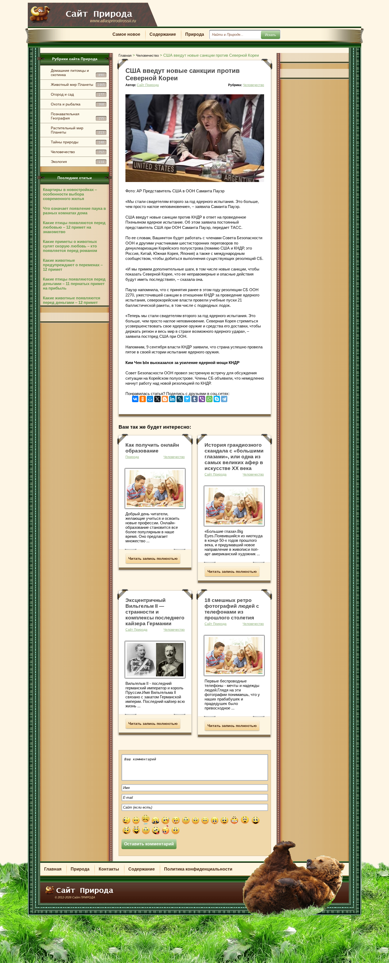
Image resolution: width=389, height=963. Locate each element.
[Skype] (217, 398)
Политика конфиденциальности (198, 869)
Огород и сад (77, 94)
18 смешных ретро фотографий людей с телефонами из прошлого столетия (232, 608)
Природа (194, 34)
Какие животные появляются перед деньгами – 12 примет (71, 300)
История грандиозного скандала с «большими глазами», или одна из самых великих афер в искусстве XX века (234, 456)
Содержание (163, 34)
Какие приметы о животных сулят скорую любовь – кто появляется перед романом (70, 246)
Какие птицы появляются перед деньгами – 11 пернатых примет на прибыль (74, 283)
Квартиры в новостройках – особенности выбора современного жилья (70, 194)
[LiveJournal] (180, 398)
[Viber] (202, 398)
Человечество (77, 152)
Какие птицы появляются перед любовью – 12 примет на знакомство (74, 227)
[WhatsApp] (209, 398)
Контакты (109, 869)
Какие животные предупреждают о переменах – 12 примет (73, 265)
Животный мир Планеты (78, 84)
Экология (77, 161)
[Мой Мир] (150, 398)
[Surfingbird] (187, 398)
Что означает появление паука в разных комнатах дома (74, 210)
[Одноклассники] (142, 398)
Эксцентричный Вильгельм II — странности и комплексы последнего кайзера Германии (154, 611)
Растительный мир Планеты (77, 130)
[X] (157, 398)
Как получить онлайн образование (152, 448)
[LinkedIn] (172, 398)
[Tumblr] (194, 398)
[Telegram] (224, 398)
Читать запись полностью (153, 558)
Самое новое (126, 34)
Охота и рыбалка (77, 104)
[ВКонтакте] (135, 398)
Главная (52, 869)
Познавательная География (77, 116)
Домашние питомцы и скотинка (77, 72)
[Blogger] (165, 398)
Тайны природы (77, 142)
